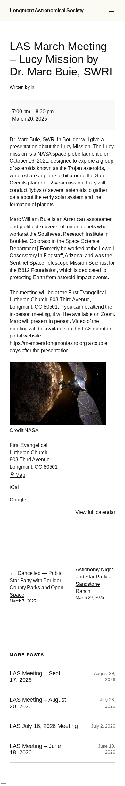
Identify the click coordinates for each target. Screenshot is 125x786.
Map (20, 475)
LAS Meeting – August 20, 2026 (38, 703)
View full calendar (95, 512)
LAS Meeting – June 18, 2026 (35, 749)
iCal (14, 487)
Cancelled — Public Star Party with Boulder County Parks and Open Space (36, 586)
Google (18, 499)
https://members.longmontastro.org (48, 343)
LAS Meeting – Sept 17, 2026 (35, 676)
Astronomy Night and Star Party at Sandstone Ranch (94, 583)
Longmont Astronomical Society (47, 10)
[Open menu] (111, 10)
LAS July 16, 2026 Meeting (44, 726)
